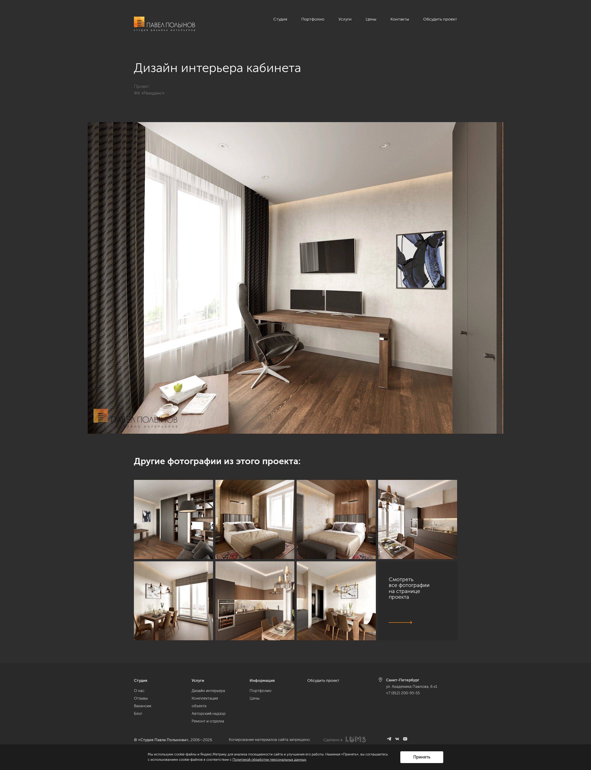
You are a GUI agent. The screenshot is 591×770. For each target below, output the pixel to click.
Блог (138, 713)
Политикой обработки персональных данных (269, 760)
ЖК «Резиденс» (149, 93)
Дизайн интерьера (208, 690)
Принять (421, 757)
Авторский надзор (209, 713)
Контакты (399, 19)
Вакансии (142, 706)
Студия (280, 19)
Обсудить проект (440, 19)
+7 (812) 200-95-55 (403, 693)
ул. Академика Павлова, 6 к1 (411, 686)
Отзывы (141, 698)
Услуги (345, 19)
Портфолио (312, 19)
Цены (371, 19)
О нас (139, 690)
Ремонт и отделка (208, 721)
